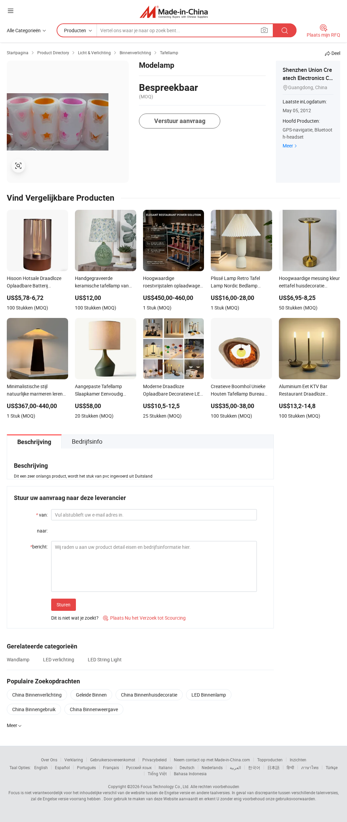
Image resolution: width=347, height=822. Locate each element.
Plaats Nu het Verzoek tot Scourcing (144, 618)
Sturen (63, 604)
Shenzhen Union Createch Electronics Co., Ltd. (307, 78)
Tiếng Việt (157, 773)
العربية (235, 767)
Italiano (165, 767)
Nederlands (212, 767)
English (41, 767)
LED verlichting (58, 659)
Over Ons (49, 759)
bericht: (39, 546)
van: (42, 515)
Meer (288, 145)
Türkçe (332, 767)
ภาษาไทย (310, 767)
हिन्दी (290, 767)
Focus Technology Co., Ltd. (165, 786)
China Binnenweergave (94, 709)
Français (111, 767)
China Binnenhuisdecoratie (149, 694)
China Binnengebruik (34, 709)
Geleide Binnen (91, 694)
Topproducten (270, 759)
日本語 (273, 767)
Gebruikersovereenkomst (112, 759)
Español (62, 767)
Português (86, 767)
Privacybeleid (154, 759)
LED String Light (105, 659)
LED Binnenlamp (208, 694)
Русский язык (138, 767)
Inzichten (298, 759)
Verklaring (73, 759)
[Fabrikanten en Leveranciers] (174, 11)
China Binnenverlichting (37, 694)
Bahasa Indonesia (190, 773)
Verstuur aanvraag (179, 120)
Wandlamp (18, 659)
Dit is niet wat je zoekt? (75, 618)
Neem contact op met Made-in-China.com (212, 759)
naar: (42, 530)
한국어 (254, 767)
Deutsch (187, 767)
